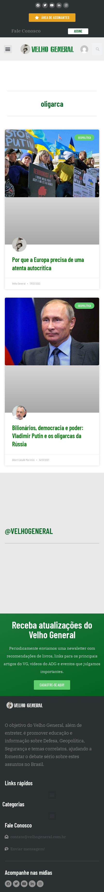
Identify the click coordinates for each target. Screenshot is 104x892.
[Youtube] (52, 5)
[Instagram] (66, 5)
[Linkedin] (59, 5)
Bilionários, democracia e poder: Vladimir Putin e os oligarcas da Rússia (47, 436)
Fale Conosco (26, 31)
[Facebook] (38, 5)
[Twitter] (45, 5)
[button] (8, 49)
